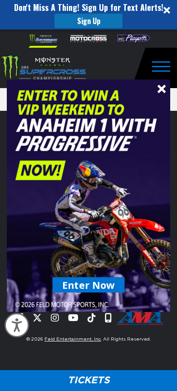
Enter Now (88, 284)
